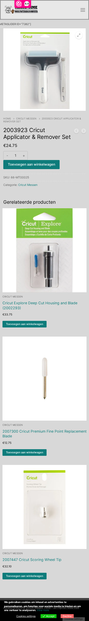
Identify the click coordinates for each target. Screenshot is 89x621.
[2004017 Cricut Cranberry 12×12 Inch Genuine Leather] (76, 131)
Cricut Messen (26, 118)
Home (7, 118)
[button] (79, 35)
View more (43, 610)
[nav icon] (83, 10)
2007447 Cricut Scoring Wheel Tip (31, 559)
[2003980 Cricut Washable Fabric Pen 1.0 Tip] (83, 131)
